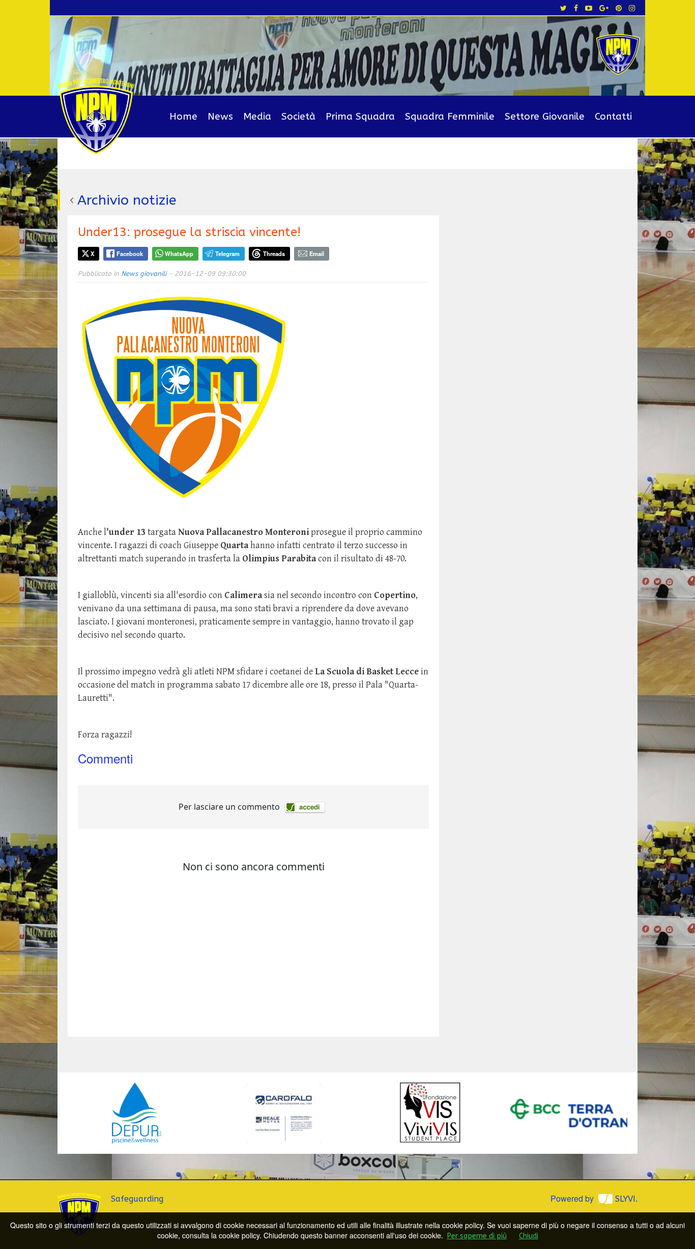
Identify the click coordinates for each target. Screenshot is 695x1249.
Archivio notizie (127, 200)
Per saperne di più (477, 1236)
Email (316, 253)
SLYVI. (626, 1199)
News (220, 116)
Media (257, 116)
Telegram (227, 253)
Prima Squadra (360, 116)
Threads (274, 253)
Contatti (613, 116)
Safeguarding (137, 1199)
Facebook (130, 253)
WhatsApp (179, 253)
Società (298, 116)
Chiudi (528, 1236)
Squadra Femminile (450, 116)
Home (183, 116)
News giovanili (143, 273)
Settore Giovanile (545, 116)
